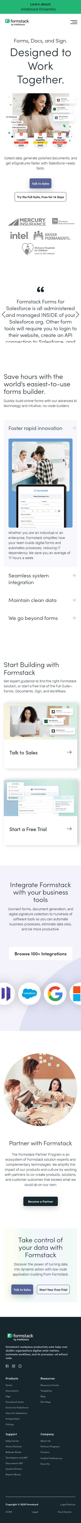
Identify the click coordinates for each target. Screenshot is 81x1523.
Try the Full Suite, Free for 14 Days (40, 197)
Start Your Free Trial (53, 1289)
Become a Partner (40, 1201)
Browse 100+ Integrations (41, 953)
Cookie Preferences (51, 1458)
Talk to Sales (40, 183)
